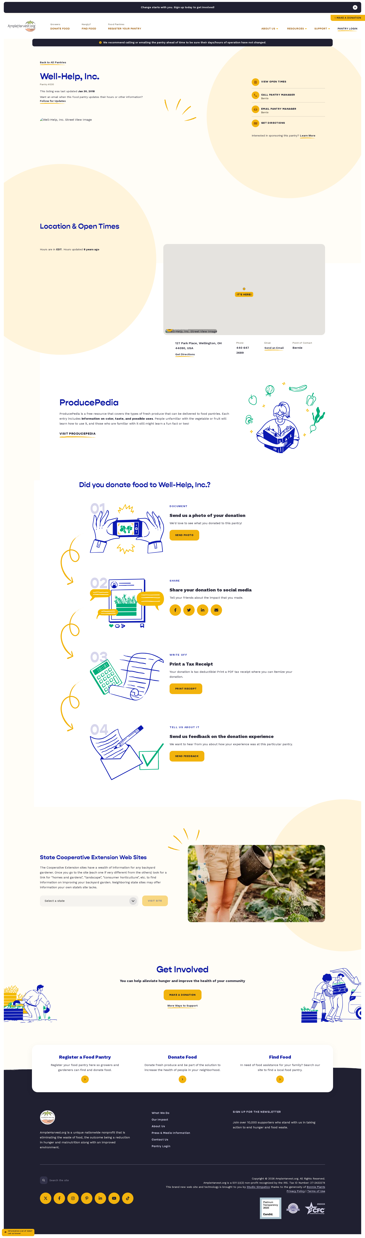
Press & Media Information (171, 1133)
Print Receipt (186, 688)
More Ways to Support (182, 1005)
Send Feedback (187, 756)
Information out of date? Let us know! (20, 1232)
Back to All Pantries (53, 62)
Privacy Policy (296, 1191)
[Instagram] (73, 1198)
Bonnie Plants (316, 1186)
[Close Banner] (355, 7)
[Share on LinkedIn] (202, 610)
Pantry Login (347, 28)
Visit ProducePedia (78, 434)
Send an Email (274, 347)
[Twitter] (45, 1198)
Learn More (307, 135)
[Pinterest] (86, 1198)
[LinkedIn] (100, 1198)
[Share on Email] (216, 610)
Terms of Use (316, 1191)
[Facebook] (59, 1198)
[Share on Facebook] (175, 610)
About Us (158, 1126)
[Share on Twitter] (189, 610)
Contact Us (160, 1139)
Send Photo (184, 535)
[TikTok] (127, 1198)
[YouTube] (114, 1198)
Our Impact (160, 1119)
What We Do (161, 1113)
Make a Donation (349, 18)
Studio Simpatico (258, 1186)
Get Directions (185, 354)
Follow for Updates (53, 100)
